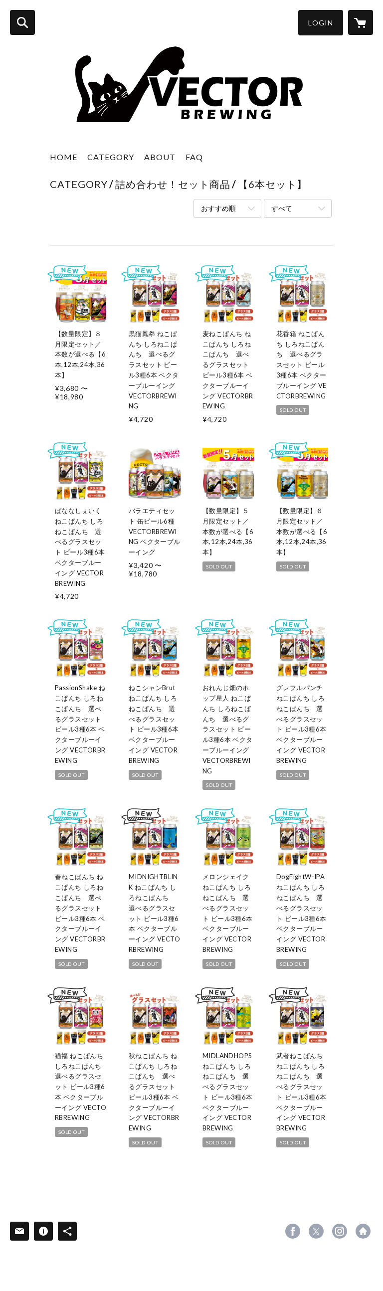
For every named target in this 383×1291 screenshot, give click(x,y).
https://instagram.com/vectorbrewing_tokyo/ (339, 1231)
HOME (63, 157)
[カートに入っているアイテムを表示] (360, 22)
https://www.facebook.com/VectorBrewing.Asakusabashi (292, 1231)
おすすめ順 (218, 208)
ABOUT (160, 157)
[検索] (22, 22)
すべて (281, 208)
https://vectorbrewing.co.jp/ (363, 1231)
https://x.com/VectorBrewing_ (316, 1231)
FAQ (194, 157)
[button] (320, 22)
